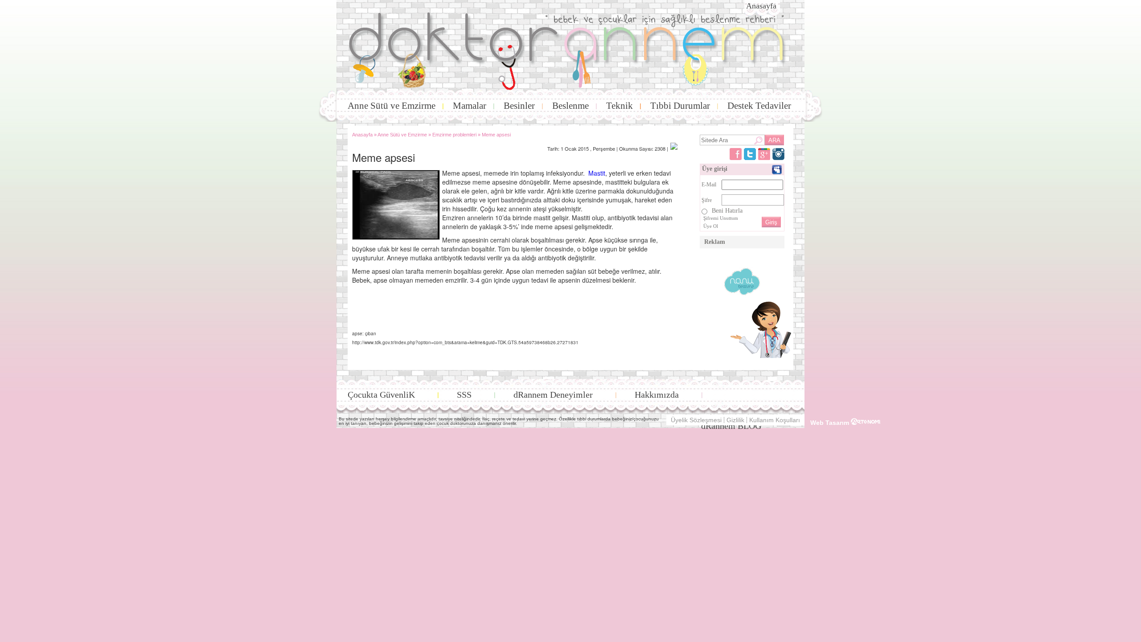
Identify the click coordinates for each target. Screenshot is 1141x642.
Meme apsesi (496, 134)
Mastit (596, 173)
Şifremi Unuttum (720, 218)
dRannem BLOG (731, 426)
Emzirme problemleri (454, 134)
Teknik (619, 105)
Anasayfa (761, 6)
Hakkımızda (657, 394)
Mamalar (469, 105)
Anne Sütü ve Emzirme (391, 105)
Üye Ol (710, 226)
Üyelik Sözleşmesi (696, 420)
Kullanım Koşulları (774, 420)
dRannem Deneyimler (553, 394)
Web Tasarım (830, 422)
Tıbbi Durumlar (680, 105)
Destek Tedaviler (759, 105)
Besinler (519, 105)
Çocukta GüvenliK (381, 394)
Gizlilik (735, 420)
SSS (464, 394)
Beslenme (570, 105)
